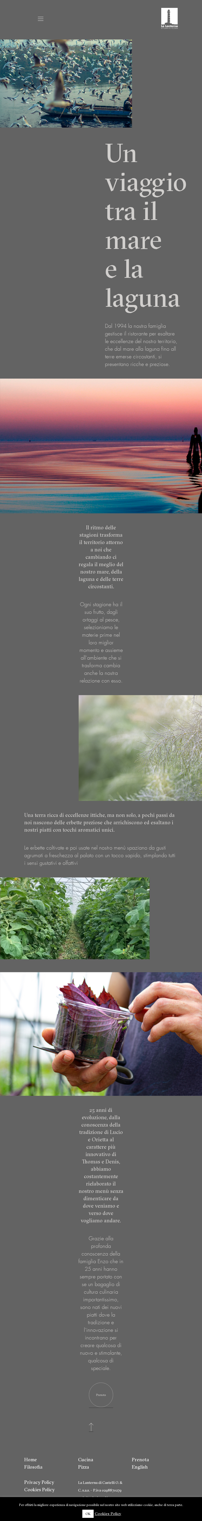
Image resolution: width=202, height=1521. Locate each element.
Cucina (85, 1460)
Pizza (83, 1467)
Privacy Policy (39, 1482)
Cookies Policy (39, 1490)
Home (30, 1460)
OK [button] (87, 1514)
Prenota (140, 1460)
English (140, 1467)
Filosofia (33, 1467)
